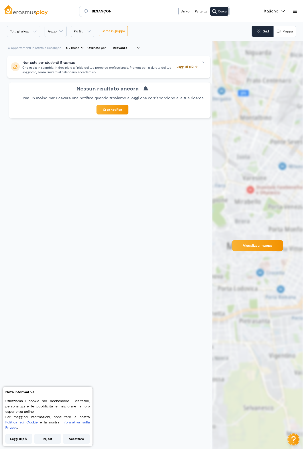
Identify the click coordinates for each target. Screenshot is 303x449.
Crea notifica (112, 110)
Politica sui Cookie (21, 422)
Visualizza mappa (257, 245)
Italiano (271, 11)
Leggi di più (18, 439)
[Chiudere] (203, 62)
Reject (47, 439)
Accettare (76, 439)
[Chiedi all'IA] (293, 439)
